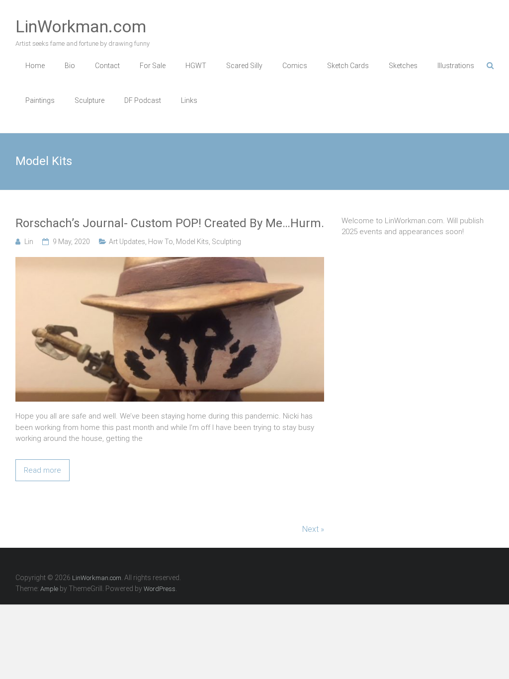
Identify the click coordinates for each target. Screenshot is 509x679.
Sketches (403, 66)
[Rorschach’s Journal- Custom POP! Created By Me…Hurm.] (169, 262)
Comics (294, 66)
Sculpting (226, 242)
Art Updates (127, 242)
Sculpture (89, 100)
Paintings (40, 100)
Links (189, 100)
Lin (28, 242)
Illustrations (455, 66)
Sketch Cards (348, 66)
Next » (313, 529)
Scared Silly (244, 66)
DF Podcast (142, 100)
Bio (70, 66)
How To (160, 242)
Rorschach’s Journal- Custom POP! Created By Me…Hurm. (169, 223)
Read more (42, 470)
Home (35, 66)
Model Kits (192, 242)
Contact (107, 66)
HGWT (195, 66)
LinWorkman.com (80, 26)
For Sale (153, 66)
